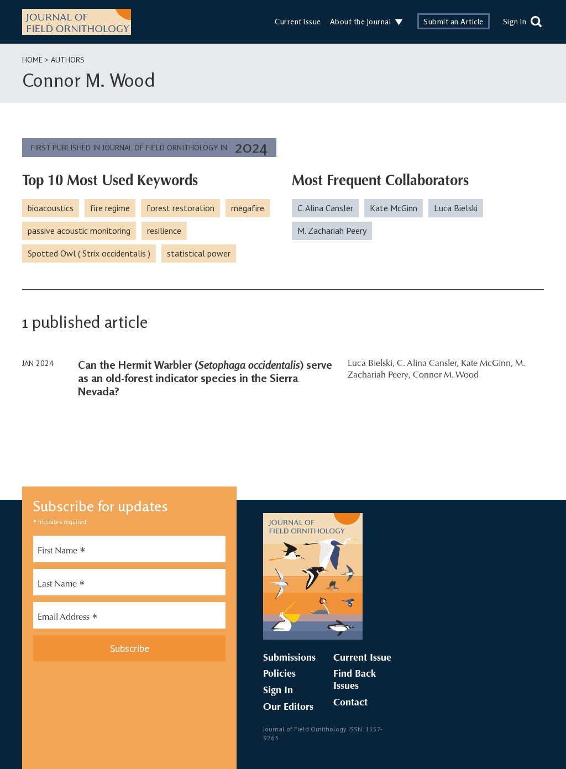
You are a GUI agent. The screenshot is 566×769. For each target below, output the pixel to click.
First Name (62, 552)
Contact (350, 703)
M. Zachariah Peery (331, 230)
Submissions (289, 658)
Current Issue (298, 21)
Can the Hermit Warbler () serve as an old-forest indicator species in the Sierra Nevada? (205, 378)
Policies (279, 674)
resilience (164, 230)
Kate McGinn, (487, 363)
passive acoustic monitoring (79, 230)
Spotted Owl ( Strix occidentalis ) (89, 253)
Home (32, 60)
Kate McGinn (393, 207)
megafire (247, 207)
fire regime (110, 207)
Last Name (61, 585)
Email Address (68, 619)
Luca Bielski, (371, 363)
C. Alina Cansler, (428, 363)
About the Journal (360, 21)
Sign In (515, 21)
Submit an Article (453, 21)
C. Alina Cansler (325, 207)
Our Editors (288, 708)
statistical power (198, 253)
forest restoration (180, 207)
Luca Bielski (456, 207)
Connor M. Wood (446, 375)
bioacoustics (51, 207)
